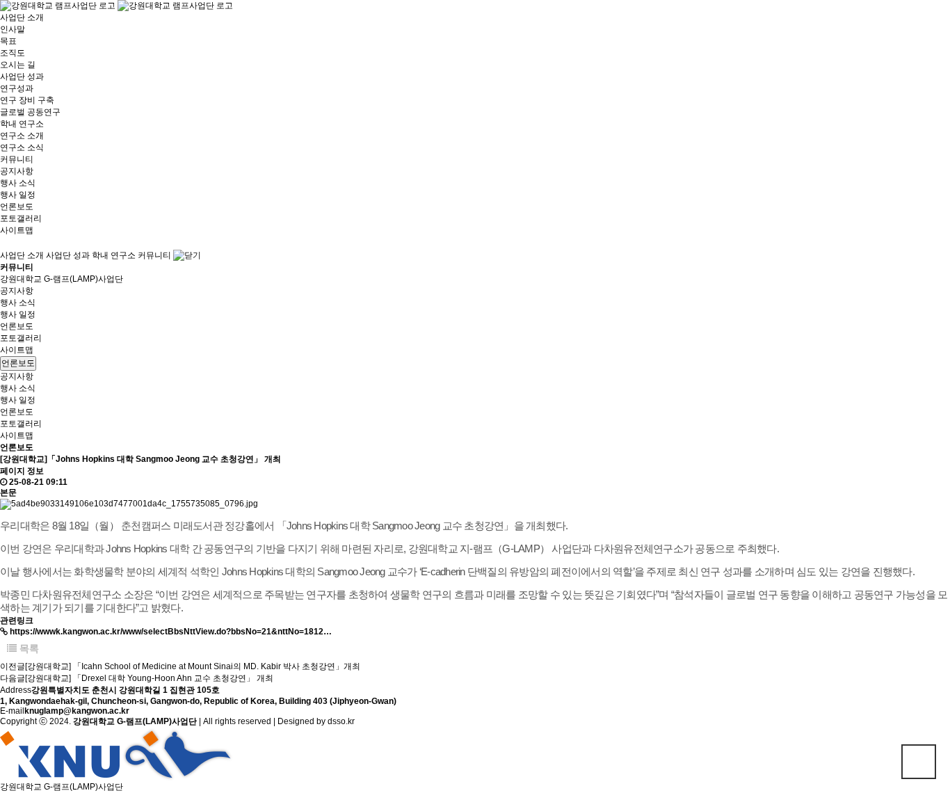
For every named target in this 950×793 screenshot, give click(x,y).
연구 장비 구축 (27, 100)
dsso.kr (341, 721)
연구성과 (16, 88)
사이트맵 (16, 230)
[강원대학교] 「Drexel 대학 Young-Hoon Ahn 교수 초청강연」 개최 (149, 678)
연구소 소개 (22, 136)
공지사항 (16, 171)
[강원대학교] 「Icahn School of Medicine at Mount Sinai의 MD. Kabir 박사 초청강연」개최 (192, 666)
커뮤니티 (16, 159)
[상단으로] (918, 761)
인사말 (12, 29)
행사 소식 (17, 183)
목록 (28, 648)
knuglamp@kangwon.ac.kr (76, 711)
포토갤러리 (21, 218)
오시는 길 (17, 65)
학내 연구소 (22, 124)
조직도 (12, 53)
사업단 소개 (22, 17)
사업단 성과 (22, 76)
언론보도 (16, 206)
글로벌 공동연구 (30, 112)
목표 (8, 41)
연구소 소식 (22, 147)
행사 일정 (17, 195)
